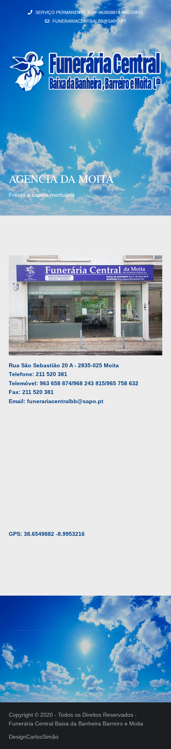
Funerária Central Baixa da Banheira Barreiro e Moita (76, 723)
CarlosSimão (42, 736)
